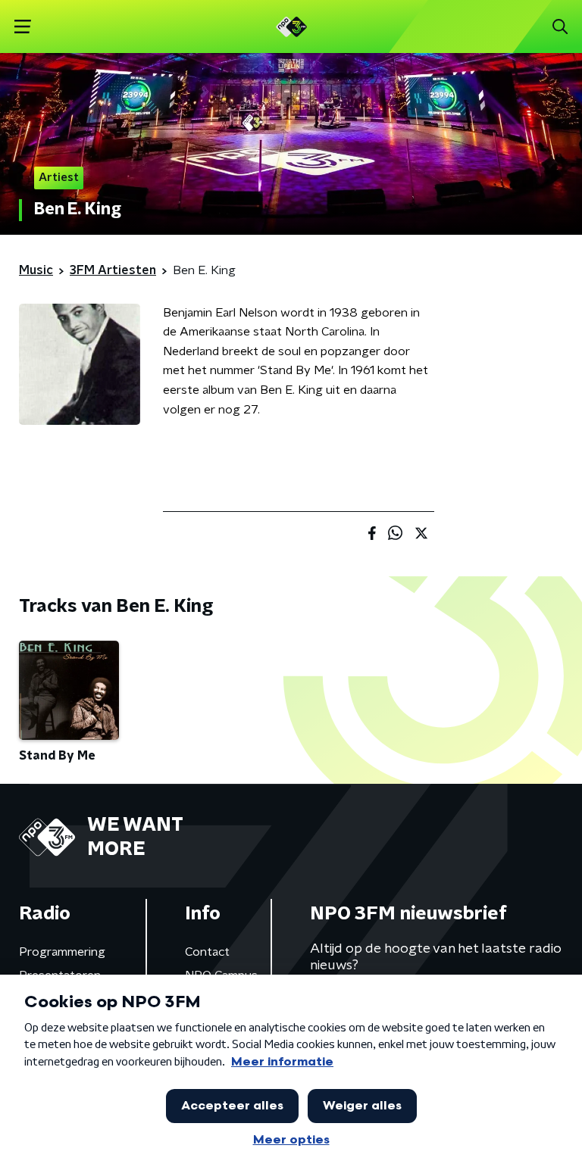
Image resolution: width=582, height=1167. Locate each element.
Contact (207, 952)
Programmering (62, 952)
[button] (22, 27)
